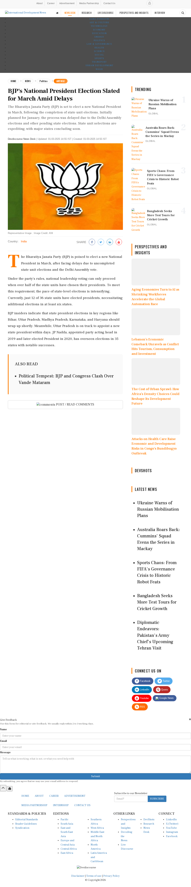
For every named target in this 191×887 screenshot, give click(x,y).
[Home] (57, 13)
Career (51, 3)
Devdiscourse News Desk (22, 139)
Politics (99, 40)
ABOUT (39, 796)
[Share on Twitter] (101, 242)
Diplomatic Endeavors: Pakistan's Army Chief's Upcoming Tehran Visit (155, 635)
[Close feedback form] (190, 719)
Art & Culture (99, 22)
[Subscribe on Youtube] (119, 242)
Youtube (144, 698)
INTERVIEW (160, 13)
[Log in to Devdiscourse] (149, 3)
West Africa (97, 828)
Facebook (145, 681)
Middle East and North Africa (97, 836)
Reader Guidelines (26, 824)
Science (99, 51)
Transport (99, 62)
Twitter (166, 681)
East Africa (67, 853)
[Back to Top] (3, 788)
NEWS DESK (70, 13)
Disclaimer (77, 876)
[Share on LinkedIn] (110, 242)
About (39, 3)
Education (99, 33)
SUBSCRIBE (157, 798)
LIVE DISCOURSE (105, 13)
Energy (99, 37)
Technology (99, 26)
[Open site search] (183, 13)
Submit (95, 776)
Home (13, 81)
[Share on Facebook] (92, 242)
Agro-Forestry (99, 19)
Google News (166, 698)
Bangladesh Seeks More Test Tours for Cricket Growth (156, 602)
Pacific (64, 819)
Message (5, 752)
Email (3, 741)
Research (148, 824)
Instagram (172, 832)
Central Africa (69, 849)
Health (99, 47)
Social (99, 54)
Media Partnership (89, 3)
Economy (99, 29)
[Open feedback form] (9, 788)
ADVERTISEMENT (74, 796)
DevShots (148, 819)
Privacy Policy (111, 876)
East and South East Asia (67, 832)
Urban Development (99, 65)
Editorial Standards (26, 819)
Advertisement (67, 3)
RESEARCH (87, 13)
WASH (99, 69)
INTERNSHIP (61, 805)
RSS (142, 706)
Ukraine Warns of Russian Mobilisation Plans (158, 509)
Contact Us (109, 3)
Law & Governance (99, 44)
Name (3, 729)
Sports (99, 58)
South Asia (67, 824)
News (28, 81)
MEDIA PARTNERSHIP (34, 805)
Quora (164, 689)
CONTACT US (82, 805)
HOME (25, 796)
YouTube (171, 828)
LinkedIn (144, 689)
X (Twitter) (172, 824)
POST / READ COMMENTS (74, 404)
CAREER (54, 796)
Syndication (22, 828)
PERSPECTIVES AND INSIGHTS (134, 13)
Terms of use (94, 876)
